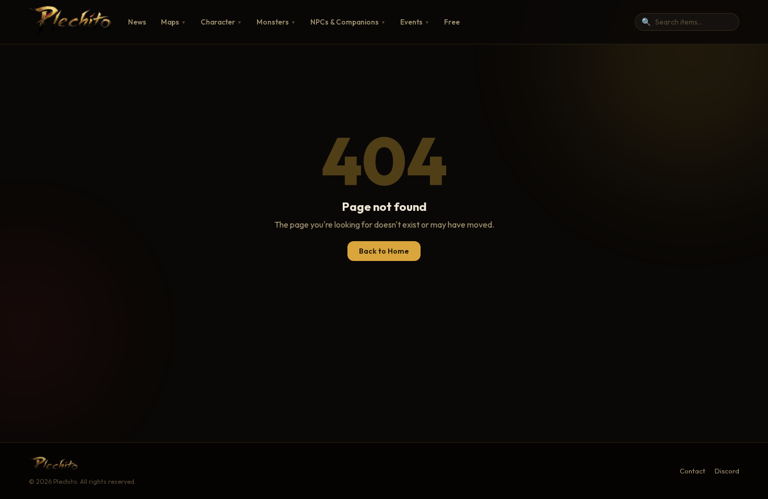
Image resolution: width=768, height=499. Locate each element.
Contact (692, 471)
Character (221, 22)
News (137, 22)
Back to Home (384, 251)
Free (452, 22)
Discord (727, 471)
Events (414, 22)
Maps (173, 22)
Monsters (276, 22)
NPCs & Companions (348, 22)
